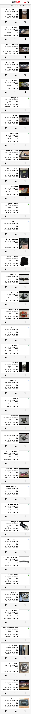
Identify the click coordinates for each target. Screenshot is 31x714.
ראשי (29, 5)
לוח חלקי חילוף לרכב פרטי (20, 5)
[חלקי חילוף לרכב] (16, 2)
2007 (12, 5)
